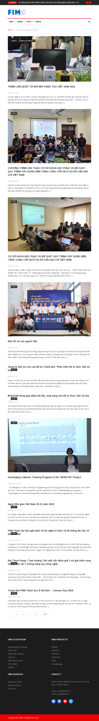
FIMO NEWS (13, 664)
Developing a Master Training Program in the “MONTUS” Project (44, 477)
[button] (87, 2)
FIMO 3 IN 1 (12, 650)
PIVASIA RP (55, 657)
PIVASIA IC (55, 654)
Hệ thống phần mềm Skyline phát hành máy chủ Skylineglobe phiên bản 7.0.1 (49, 2)
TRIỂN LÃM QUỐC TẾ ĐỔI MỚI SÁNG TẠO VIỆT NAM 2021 (41, 86)
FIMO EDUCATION (15, 660)
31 (36, 614)
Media (38, 21)
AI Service (11, 688)
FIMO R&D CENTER (15, 654)
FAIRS (53, 660)
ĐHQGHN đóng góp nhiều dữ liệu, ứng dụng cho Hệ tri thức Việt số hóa (48, 395)
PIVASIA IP (55, 650)
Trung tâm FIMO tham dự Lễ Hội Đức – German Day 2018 (40, 590)
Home (19, 21)
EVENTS (14, 41)
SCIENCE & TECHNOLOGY (27, 41)
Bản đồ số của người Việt (22, 341)
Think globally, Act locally (17, 647)
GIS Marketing (56, 664)
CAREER (11, 667)
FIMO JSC (11, 657)
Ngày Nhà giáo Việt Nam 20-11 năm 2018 (31, 504)
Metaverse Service (15, 682)
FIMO (11, 21)
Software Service (14, 685)
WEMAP (54, 647)
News (29, 21)
